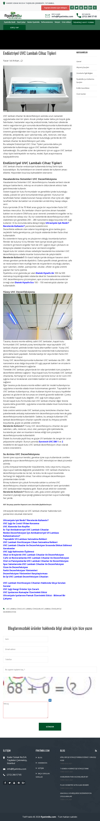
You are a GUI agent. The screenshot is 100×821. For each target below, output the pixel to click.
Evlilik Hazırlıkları (82, 88)
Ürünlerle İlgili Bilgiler (84, 73)
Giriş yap (14, 27)
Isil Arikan (15, 60)
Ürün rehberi (66, 22)
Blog (40, 757)
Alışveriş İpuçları (82, 67)
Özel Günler (81, 94)
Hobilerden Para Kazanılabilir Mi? (74, 777)
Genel (78, 61)
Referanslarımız (47, 22)
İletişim (57, 22)
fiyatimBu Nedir (9, 22)
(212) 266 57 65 (89, 16)
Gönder (50, 727)
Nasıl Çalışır (21, 22)
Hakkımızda (42, 763)
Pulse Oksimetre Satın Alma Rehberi (74, 785)
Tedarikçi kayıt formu (83, 22)
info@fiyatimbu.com (62, 16)
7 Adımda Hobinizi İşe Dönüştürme (74, 769)
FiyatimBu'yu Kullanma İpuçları (85, 80)
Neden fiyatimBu (33, 22)
